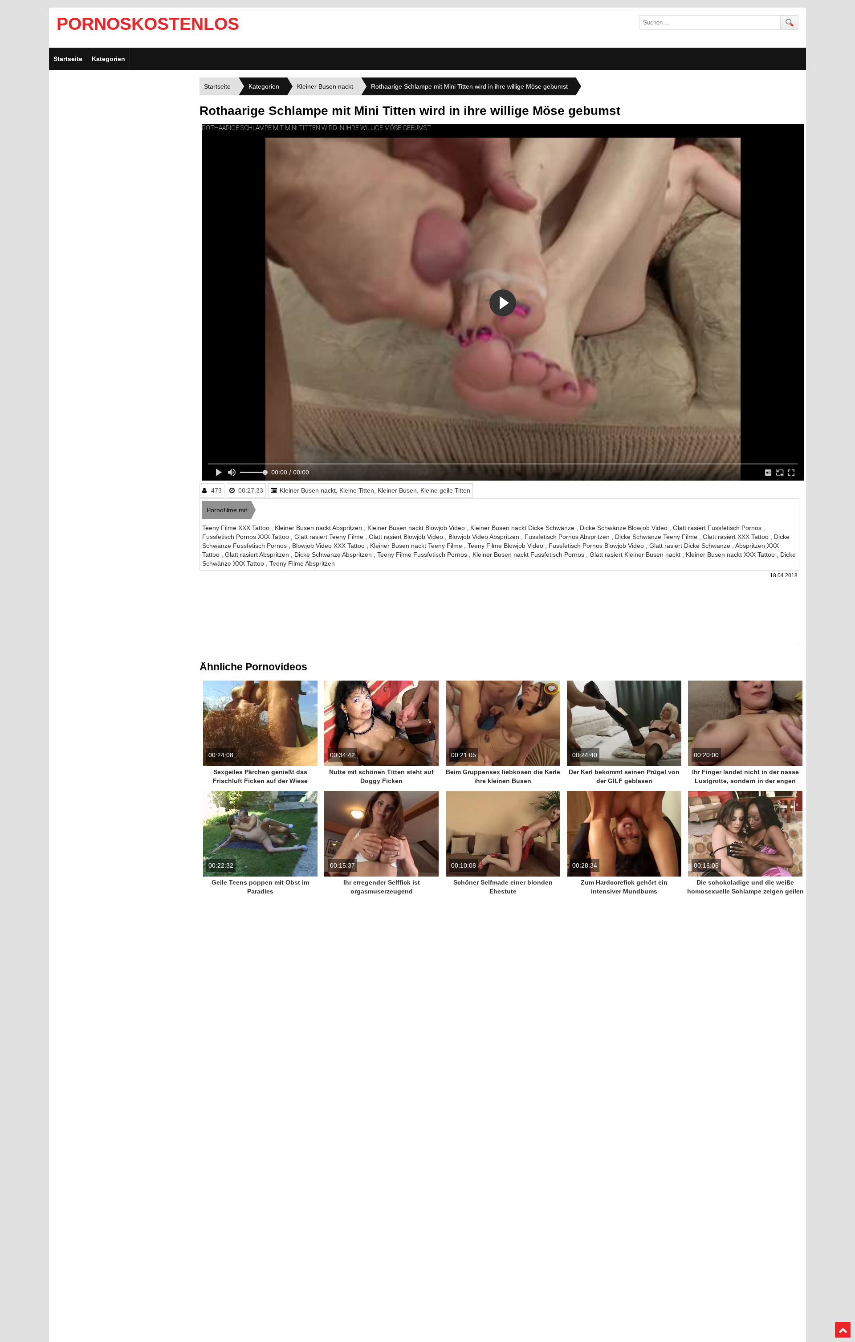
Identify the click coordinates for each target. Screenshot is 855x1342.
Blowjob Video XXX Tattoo (329, 545)
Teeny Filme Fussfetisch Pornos (423, 554)
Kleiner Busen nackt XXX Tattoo (731, 554)
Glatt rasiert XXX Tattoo (736, 536)
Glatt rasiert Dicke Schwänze (690, 545)
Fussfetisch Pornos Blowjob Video (597, 545)
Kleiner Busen (397, 490)
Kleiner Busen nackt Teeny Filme (417, 545)
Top (843, 1330)
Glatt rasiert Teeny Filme (329, 536)
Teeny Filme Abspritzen (302, 563)
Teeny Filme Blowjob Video (506, 545)
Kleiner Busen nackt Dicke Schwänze (523, 527)
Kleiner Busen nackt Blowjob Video (417, 527)
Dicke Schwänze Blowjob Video (624, 527)
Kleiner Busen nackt (308, 490)
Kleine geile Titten (445, 490)
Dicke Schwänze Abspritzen (334, 554)
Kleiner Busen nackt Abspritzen (319, 527)
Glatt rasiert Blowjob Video (407, 536)
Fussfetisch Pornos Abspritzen (568, 536)
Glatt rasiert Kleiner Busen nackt (636, 554)
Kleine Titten (356, 490)
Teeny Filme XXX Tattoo (236, 527)
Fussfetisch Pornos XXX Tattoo (246, 536)
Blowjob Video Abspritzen (484, 536)
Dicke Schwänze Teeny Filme (657, 536)
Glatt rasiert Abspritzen (258, 554)
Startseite (67, 58)
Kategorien (108, 58)
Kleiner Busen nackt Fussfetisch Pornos (529, 554)
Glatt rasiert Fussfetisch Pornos (718, 527)
